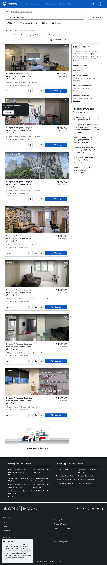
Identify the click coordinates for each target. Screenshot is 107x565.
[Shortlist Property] (65, 46)
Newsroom (7, 522)
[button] (6, 30)
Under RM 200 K (78, 78)
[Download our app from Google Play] (29, 508)
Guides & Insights (50, 4)
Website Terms (60, 524)
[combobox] (44, 17)
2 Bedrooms (86, 88)
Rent (26, 4)
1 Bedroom (76, 88)
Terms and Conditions (62, 528)
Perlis (75, 68)
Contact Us (7, 530)
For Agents (72, 4)
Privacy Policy (59, 520)
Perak (80, 68)
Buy (20, 4)
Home (7, 12)
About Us (6, 518)
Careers (6, 526)
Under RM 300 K (90, 78)
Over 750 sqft (88, 98)
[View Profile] (9, 46)
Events (62, 4)
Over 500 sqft (77, 98)
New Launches (36, 4)
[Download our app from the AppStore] (11, 508)
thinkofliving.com (61, 542)
